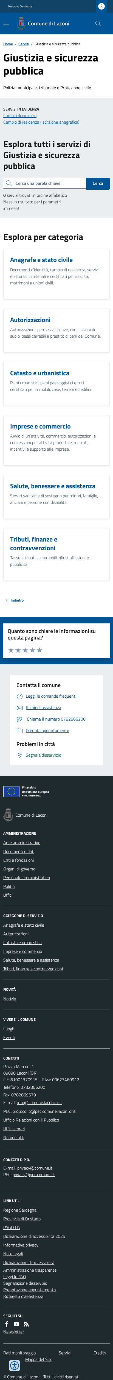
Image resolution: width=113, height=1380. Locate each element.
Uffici (7, 895)
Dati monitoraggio (19, 1352)
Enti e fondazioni (18, 860)
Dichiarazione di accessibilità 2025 (34, 1236)
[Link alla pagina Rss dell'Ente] (26, 1324)
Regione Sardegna (20, 6)
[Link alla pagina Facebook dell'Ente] (6, 1324)
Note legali (13, 1253)
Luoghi (9, 1028)
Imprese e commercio (22, 951)
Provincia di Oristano (22, 1218)
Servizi (23, 44)
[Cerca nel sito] (96, 23)
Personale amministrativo (26, 877)
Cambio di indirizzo (19, 115)
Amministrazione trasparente (29, 1270)
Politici (9, 886)
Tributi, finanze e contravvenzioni (33, 968)
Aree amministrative (21, 842)
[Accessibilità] (14, 1365)
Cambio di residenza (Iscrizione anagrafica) (41, 122)
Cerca (98, 183)
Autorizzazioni (16, 933)
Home (8, 44)
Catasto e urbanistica (22, 942)
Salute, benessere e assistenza (31, 960)
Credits (100, 1352)
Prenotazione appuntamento (29, 1289)
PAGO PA (11, 1227)
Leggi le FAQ (14, 1276)
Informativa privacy (20, 1245)
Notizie (9, 998)
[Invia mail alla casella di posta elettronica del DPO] (34, 1168)
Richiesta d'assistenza (23, 1296)
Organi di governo (19, 869)
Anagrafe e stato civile (23, 925)
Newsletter (13, 1331)
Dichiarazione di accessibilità (28, 1262)
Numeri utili (13, 1137)
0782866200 (33, 1087)
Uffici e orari (14, 1128)
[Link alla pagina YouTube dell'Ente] (16, 1324)
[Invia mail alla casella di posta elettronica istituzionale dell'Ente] (39, 1102)
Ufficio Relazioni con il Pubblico (31, 1120)
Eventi (9, 1037)
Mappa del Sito (38, 1359)
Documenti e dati (18, 851)
